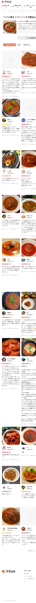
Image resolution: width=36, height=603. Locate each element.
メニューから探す (28, 576)
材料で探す (26, 573)
